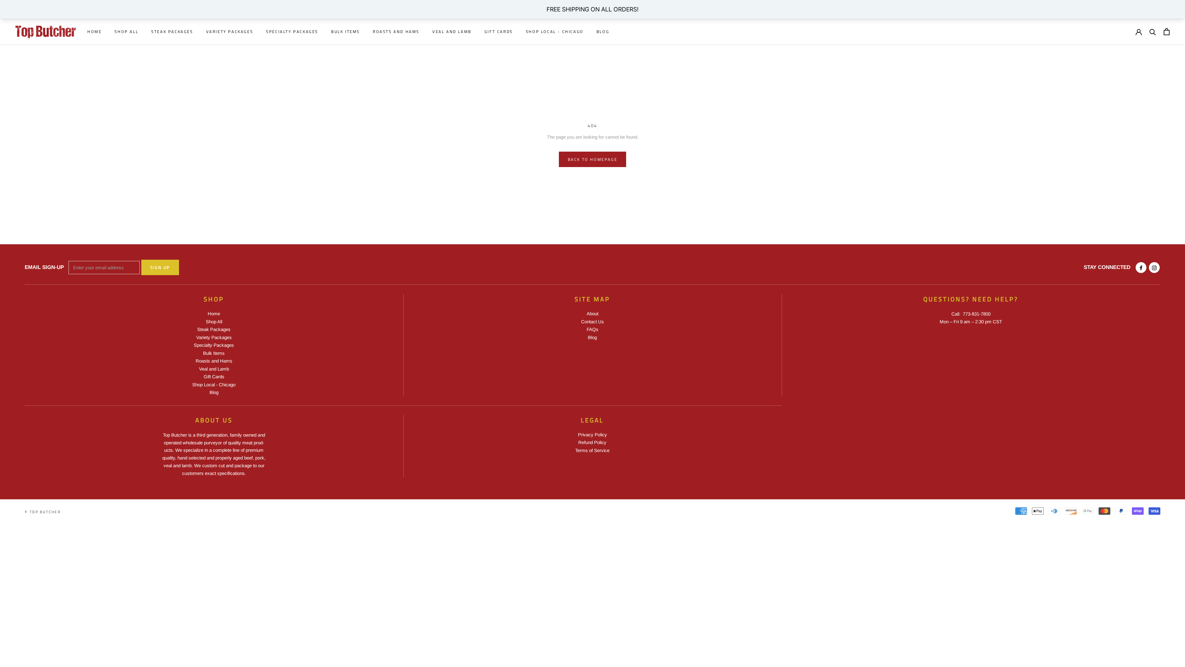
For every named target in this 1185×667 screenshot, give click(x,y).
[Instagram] (1154, 267)
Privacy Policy (592, 434)
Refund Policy (592, 442)
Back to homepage (592, 159)
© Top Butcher (42, 512)
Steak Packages (172, 31)
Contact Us (592, 321)
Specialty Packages (292, 31)
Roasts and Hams (396, 31)
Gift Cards (498, 31)
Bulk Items (345, 31)
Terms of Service (592, 450)
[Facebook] (1141, 267)
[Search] (1153, 31)
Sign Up (160, 267)
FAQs (592, 329)
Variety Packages (229, 31)
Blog (603, 31)
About (592, 313)
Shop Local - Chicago (555, 31)
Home (94, 31)
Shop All (126, 31)
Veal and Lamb (452, 31)
